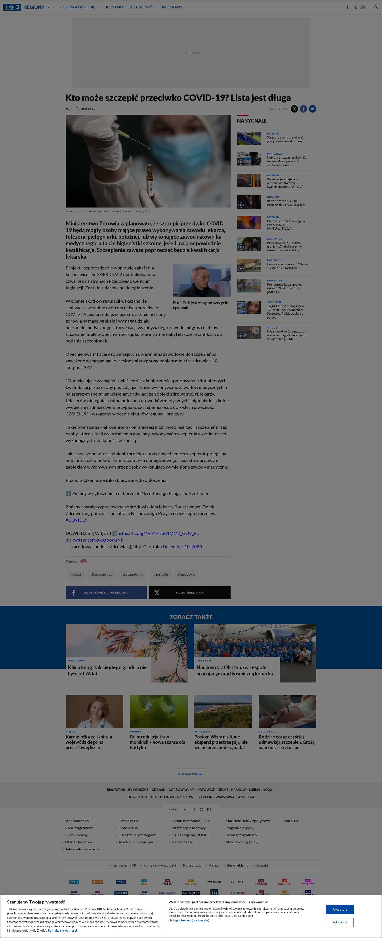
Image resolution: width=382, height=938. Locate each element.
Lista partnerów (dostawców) (189, 920)
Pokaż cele (339, 922)
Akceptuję (340, 909)
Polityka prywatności (62, 930)
